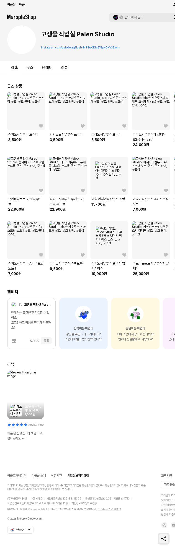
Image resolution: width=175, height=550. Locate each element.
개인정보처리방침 (78, 475)
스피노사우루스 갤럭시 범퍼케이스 (108, 265)
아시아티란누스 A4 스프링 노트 (150, 201)
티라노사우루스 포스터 (106, 134)
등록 (46, 341)
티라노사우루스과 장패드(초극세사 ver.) (149, 136)
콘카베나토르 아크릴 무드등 (25, 201)
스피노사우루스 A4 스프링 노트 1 (26, 265)
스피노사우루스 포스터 (23, 134)
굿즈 (30, 67)
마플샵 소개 (39, 475)
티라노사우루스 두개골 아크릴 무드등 (66, 201)
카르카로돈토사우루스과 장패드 (151, 265)
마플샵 (11, 4)
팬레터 (47, 67)
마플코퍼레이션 (16, 475)
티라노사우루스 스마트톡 (66, 263)
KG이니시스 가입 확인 (109, 509)
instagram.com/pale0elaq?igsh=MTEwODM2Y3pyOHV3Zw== (80, 47)
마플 (22, 4)
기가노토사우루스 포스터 (66, 134)
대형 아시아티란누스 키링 (108, 199)
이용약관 (56, 475)
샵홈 (14, 67)
